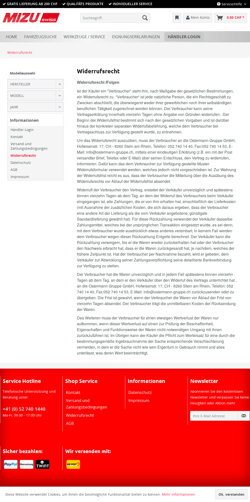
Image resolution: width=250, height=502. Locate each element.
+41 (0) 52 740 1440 (24, 409)
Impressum (19, 176)
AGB (13, 169)
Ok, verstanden (231, 494)
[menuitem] (115, 18)
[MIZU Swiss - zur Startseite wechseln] (31, 19)
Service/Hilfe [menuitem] (231, 4)
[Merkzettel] (177, 18)
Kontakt (16, 136)
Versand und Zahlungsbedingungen (29, 146)
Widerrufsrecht (23, 155)
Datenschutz (20, 162)
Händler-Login (22, 129)
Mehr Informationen (178, 494)
